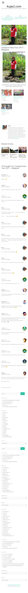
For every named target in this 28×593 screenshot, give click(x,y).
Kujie (9, 126)
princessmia (3, 174)
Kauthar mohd (6, 565)
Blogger (4, 419)
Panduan (5, 427)
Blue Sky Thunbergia (7, 403)
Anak (4, 414)
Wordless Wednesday (7, 436)
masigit (4, 563)
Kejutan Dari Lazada (4, 155)
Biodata (10, 554)
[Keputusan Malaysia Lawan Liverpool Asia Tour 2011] (18, 93)
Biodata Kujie (16, 138)
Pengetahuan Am (6, 428)
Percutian (5, 430)
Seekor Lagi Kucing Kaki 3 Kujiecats (10, 406)
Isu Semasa (5, 420)
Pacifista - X (3, 313)
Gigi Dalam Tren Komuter (4, 111)
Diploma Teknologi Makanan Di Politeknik (11, 400)
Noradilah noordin (6, 559)
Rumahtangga (5, 435)
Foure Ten (5, 555)
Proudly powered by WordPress (14, 584)
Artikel (4, 416)
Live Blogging (4, 45)
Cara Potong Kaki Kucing (8, 401)
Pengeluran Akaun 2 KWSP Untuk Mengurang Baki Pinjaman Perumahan (7, 19)
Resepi (4, 433)
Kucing (4, 422)
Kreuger (2, 373)
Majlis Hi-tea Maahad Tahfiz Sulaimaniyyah (22, 156)
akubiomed (3, 301)
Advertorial (5, 412)
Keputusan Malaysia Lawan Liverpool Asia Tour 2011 (18, 98)
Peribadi (4, 432)
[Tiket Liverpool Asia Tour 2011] (6, 93)
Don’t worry (5, 405)
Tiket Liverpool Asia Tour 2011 (5, 97)
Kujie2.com (14, 6)
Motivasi (4, 425)
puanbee (3, 185)
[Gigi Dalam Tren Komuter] (6, 106)
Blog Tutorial (5, 417)
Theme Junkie (17, 586)
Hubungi (8, 557)
